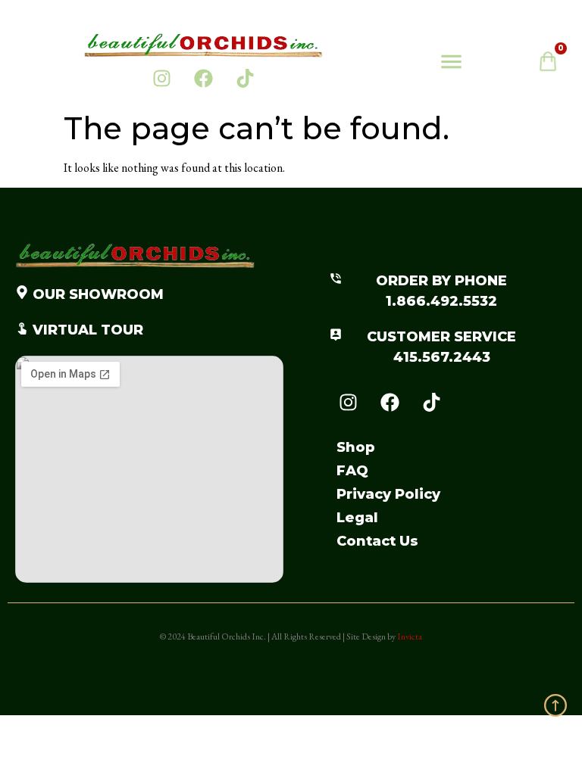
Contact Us (377, 541)
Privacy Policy (388, 494)
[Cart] (555, 65)
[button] (451, 64)
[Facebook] (204, 78)
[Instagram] (162, 78)
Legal (357, 517)
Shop (355, 447)
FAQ (352, 470)
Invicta (409, 636)
